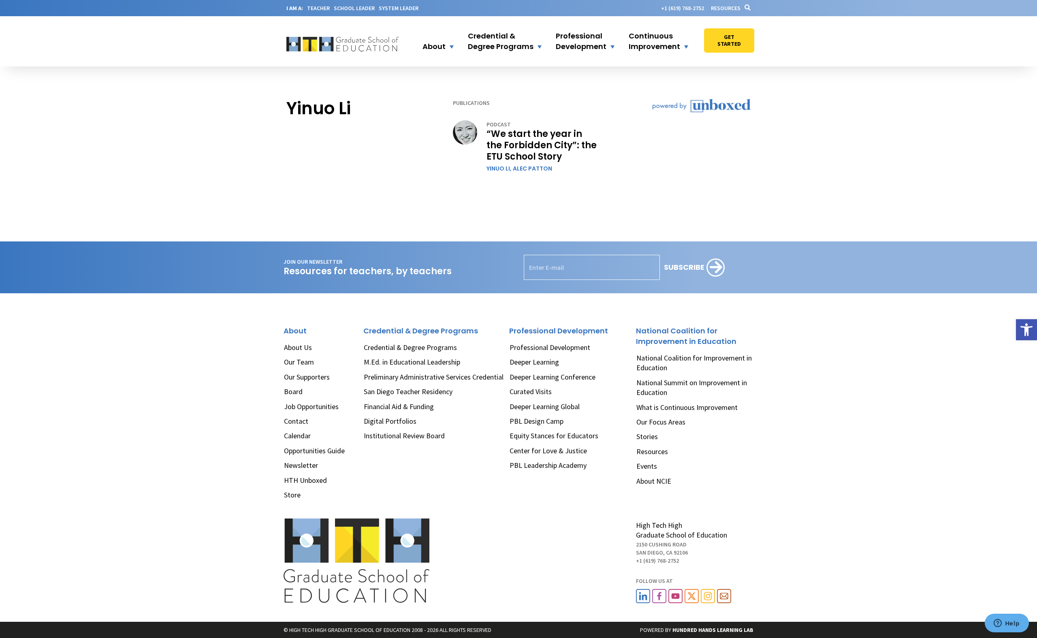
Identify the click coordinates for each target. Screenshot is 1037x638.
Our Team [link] (299, 362)
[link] (1026, 329)
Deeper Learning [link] (534, 362)
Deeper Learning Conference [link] (552, 377)
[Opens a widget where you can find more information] (1006, 624)
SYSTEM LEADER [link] (398, 8)
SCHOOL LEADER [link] (354, 8)
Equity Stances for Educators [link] (554, 435)
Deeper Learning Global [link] (545, 406)
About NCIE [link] (653, 481)
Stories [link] (647, 436)
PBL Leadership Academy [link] (548, 465)
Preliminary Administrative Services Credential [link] (434, 377)
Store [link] (292, 494)
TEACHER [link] (318, 8)
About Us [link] (298, 347)
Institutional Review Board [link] (404, 435)
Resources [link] (725, 8)
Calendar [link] (297, 435)
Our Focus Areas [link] (660, 422)
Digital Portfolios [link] (390, 421)
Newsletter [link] (301, 465)
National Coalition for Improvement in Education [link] (694, 362)
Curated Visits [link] (531, 391)
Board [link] (293, 391)
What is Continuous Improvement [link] (687, 407)
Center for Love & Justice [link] (548, 450)
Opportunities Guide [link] (314, 450)
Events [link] (646, 466)
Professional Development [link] (550, 347)
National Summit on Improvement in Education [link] (691, 387)
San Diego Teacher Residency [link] (408, 391)
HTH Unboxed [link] (305, 480)
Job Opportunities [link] (311, 406)
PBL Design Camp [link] (536, 421)
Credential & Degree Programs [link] (410, 347)
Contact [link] (296, 421)
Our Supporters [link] (307, 377)
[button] (433, 41)
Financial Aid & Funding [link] (399, 406)
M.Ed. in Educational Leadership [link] (412, 362)
